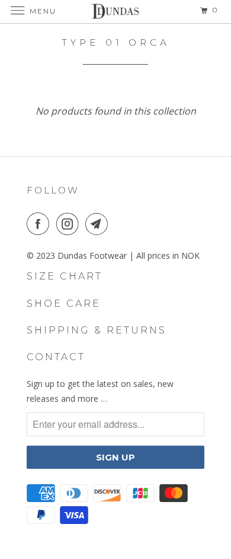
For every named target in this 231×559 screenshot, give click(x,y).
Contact (56, 357)
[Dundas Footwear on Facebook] (40, 223)
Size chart (64, 276)
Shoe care (64, 303)
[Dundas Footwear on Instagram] (70, 223)
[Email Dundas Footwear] (99, 223)
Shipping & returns (96, 330)
